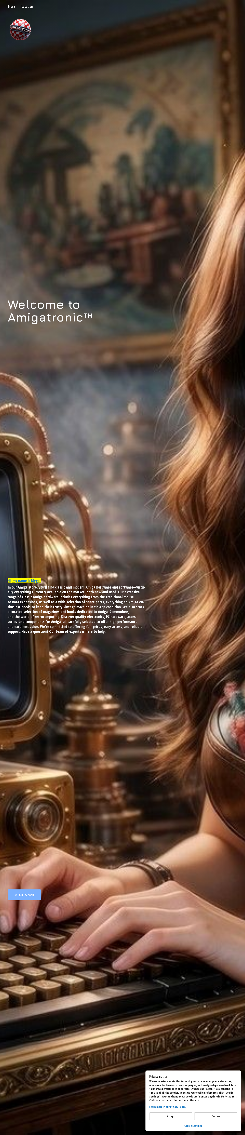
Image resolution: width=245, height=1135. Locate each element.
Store (11, 6)
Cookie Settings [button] (193, 1126)
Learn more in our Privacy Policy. (167, 1107)
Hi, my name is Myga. (24, 580)
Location (27, 6)
